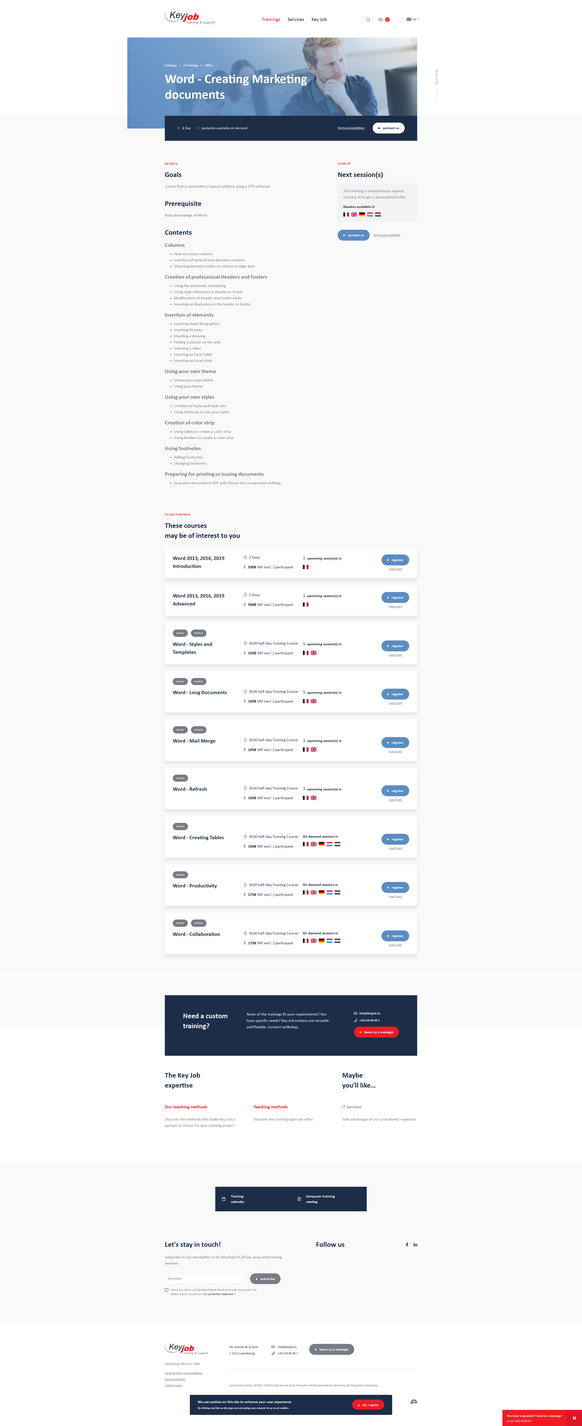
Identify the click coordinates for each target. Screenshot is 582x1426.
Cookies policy (173, 1385)
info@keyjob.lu (369, 1013)
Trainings (271, 19)
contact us (391, 128)
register (398, 560)
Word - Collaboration (196, 934)
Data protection (175, 1379)
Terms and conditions (351, 128)
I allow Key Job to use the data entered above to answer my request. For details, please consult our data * (213, 1292)
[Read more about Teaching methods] (291, 1113)
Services (296, 19)
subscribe (267, 1279)
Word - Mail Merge (194, 741)
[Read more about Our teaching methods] (202, 1116)
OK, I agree (370, 1404)
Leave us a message (378, 1032)
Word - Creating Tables (198, 837)
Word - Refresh (190, 789)
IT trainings (191, 65)
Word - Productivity (195, 886)
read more (395, 569)
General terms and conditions (183, 1373)
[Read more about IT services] (379, 1116)
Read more (436, 77)
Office (209, 65)
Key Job (319, 19)
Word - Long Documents (200, 692)
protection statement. (221, 1294)
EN (414, 19)
